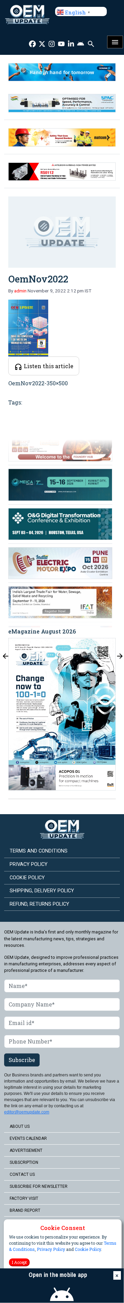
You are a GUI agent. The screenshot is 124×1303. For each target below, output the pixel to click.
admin (20, 290)
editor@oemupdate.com (26, 1112)
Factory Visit (24, 1198)
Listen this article (47, 366)
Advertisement (26, 1150)
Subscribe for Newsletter (39, 1186)
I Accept (19, 1262)
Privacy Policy (51, 1249)
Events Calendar (28, 1138)
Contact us (22, 1174)
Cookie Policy (88, 1249)
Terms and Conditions (39, 851)
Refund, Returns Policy (39, 904)
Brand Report (25, 1210)
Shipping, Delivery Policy (42, 891)
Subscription (24, 1162)
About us (20, 1126)
